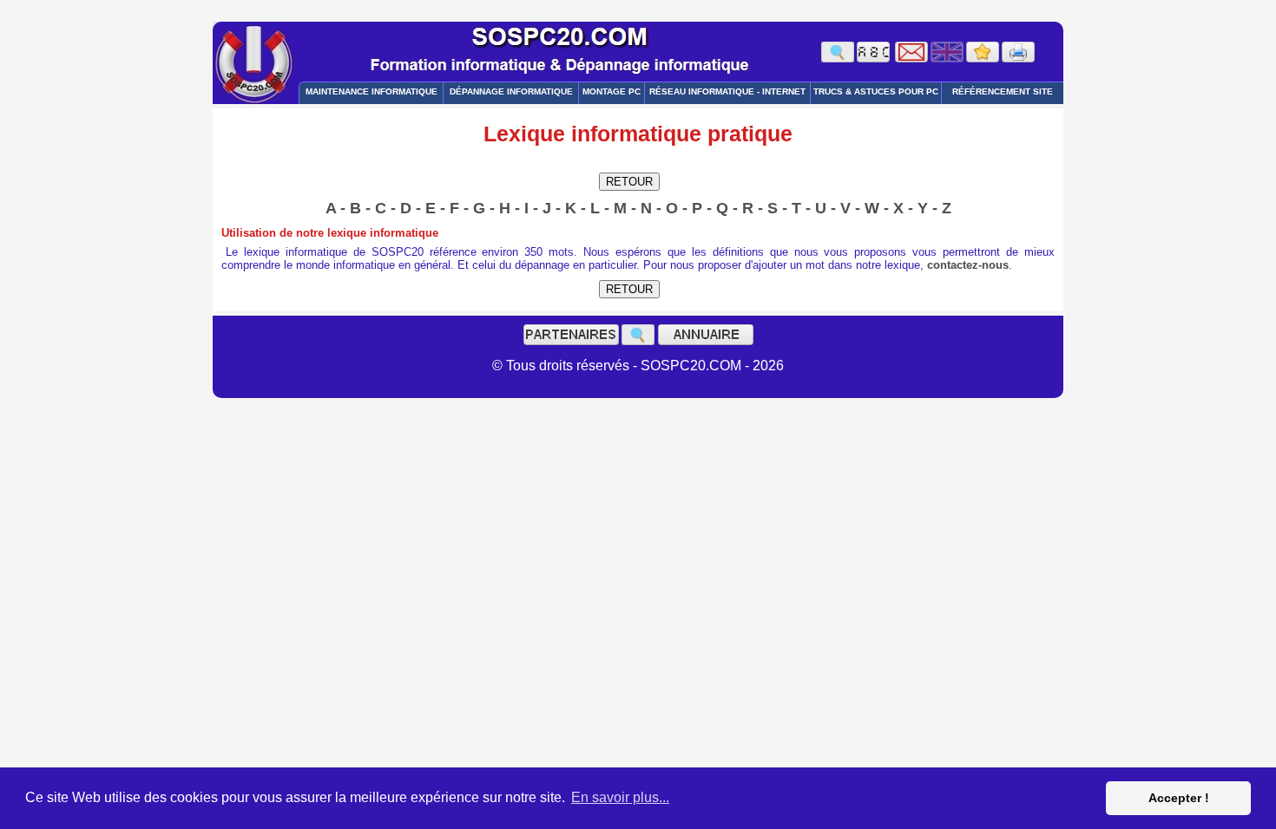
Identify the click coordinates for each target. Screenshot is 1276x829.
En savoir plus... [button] (620, 797)
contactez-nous (968, 264)
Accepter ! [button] (1178, 798)
